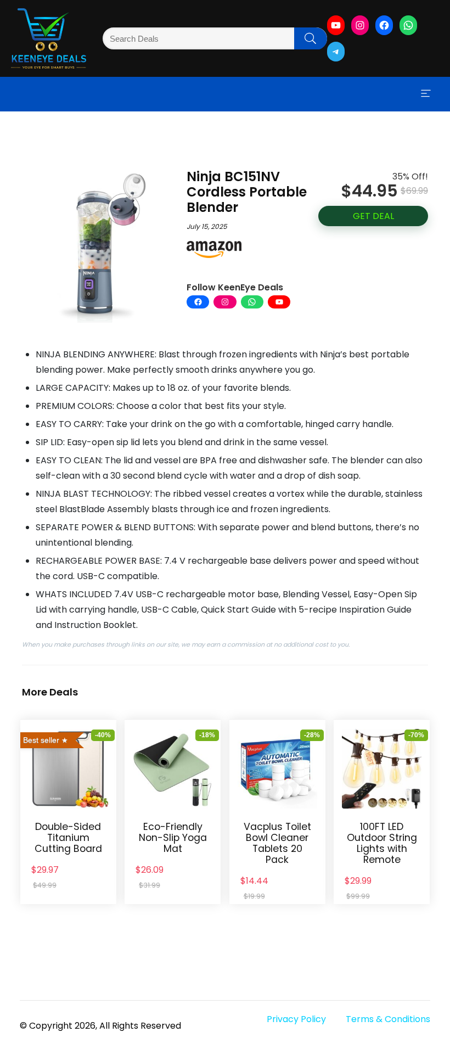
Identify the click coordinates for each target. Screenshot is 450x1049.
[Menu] (426, 94)
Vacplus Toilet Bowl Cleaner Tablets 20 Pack (277, 843)
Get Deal (373, 216)
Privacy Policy (296, 1019)
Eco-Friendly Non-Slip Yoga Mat (173, 837)
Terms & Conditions (388, 1019)
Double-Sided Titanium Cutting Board (68, 837)
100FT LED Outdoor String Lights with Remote (382, 843)
